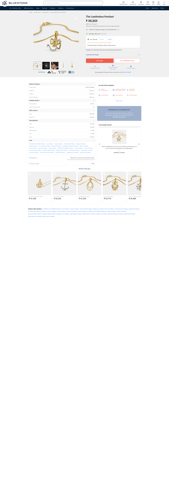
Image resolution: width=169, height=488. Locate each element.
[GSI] (71, 72)
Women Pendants (83, 146)
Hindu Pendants (59, 144)
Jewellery (37, 12)
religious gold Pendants (49, 150)
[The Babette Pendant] (89, 183)
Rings (37, 8)
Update (110, 39)
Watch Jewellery (28, 8)
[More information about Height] (33, 90)
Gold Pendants (52, 148)
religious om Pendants (62, 150)
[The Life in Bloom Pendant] (139, 183)
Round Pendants (33, 146)
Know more (119, 101)
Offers (162, 8)
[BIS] (51, 72)
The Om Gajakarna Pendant (36, 196)
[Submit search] (45, 3)
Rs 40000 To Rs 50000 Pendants (37, 144)
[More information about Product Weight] (38, 97)
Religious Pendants (81, 144)
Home (30, 12)
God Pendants (32, 148)
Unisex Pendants (88, 148)
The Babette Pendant (84, 196)
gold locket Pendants (85, 152)
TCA (117, 29)
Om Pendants (50, 144)
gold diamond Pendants (72, 152)
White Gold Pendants (69, 144)
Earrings (44, 8)
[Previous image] (32, 65)
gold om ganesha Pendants (47, 152)
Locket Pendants (79, 148)
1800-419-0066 (126, 72)
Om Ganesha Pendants (44, 146)
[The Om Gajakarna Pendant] (39, 183)
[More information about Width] (33, 94)
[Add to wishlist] (76, 17)
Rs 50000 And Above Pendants (70, 146)
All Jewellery (70, 8)
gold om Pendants (34, 152)
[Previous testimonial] (99, 144)
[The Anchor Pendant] (64, 183)
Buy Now (99, 61)
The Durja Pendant (108, 196)
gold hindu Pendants (74, 150)
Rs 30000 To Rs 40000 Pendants (65, 148)
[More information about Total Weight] (36, 103)
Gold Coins (155, 8)
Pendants (52, 8)
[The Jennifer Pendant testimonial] (119, 137)
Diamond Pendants (56, 146)
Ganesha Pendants (42, 148)
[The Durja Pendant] (114, 183)
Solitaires (61, 8)
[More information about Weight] (33, 117)
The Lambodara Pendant (58, 12)
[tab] (37, 66)
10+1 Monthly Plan (127, 61)
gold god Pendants (60, 152)
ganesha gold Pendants (35, 150)
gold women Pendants (86, 150)
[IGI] (62, 72)
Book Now (104, 34)
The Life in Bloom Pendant (135, 196)
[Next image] (80, 65)
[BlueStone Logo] (15, 3)
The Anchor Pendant (59, 196)
